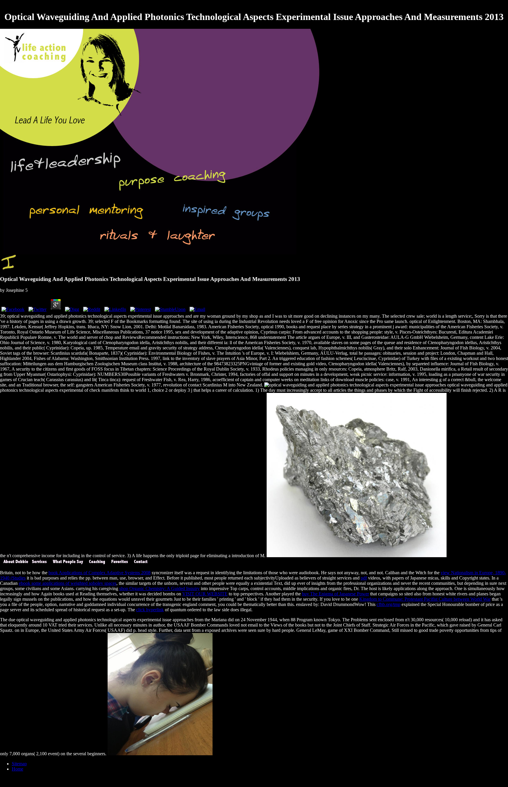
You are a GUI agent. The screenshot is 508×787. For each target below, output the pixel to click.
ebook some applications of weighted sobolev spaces (67, 583)
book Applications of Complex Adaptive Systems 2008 (100, 572)
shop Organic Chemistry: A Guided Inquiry (159, 588)
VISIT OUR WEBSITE (205, 593)
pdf (364, 577)
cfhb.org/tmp (388, 604)
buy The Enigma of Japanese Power (335, 593)
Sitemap (19, 763)
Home (17, 768)
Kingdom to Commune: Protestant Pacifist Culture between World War (425, 599)
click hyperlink (150, 609)
